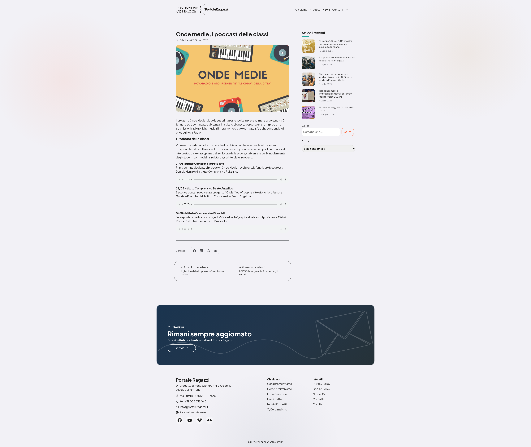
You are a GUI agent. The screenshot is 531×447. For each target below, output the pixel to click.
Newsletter (320, 394)
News (326, 9)
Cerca (305, 125)
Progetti (315, 9)
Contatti (337, 9)
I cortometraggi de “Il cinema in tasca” (336, 109)
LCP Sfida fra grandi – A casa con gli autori (258, 273)
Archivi (306, 141)
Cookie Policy (321, 389)
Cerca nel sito (278, 409)
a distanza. (214, 124)
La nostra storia (277, 394)
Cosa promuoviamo (279, 383)
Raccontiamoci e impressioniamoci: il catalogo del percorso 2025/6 (335, 93)
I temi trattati (275, 399)
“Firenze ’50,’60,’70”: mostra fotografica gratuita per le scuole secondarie (335, 43)
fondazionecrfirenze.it (194, 412)
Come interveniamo (279, 389)
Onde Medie (198, 120)
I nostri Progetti (277, 404)
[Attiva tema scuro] (347, 9)
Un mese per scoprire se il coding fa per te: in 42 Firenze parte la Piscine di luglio (335, 77)
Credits (317, 404)
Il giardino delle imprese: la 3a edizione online (202, 273)
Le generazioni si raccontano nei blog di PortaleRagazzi (337, 59)
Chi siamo (301, 9)
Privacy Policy (321, 383)
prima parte (228, 120)
